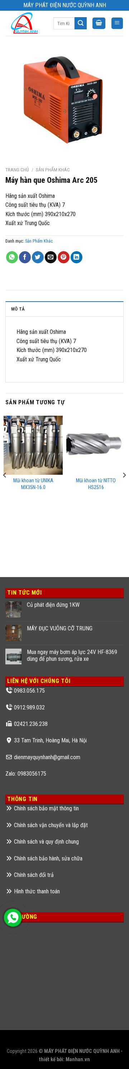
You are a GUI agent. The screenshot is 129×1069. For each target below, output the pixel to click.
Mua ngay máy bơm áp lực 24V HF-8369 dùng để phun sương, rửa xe (72, 655)
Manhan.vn (78, 1059)
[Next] (124, 489)
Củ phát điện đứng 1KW (53, 604)
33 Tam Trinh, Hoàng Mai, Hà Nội (50, 740)
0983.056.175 (29, 690)
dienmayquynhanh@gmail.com (47, 757)
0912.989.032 (29, 707)
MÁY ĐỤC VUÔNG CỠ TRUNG (59, 628)
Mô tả (18, 309)
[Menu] (117, 23)
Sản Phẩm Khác (53, 169)
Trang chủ (17, 169)
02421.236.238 (31, 724)
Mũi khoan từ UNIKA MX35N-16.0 (33, 484)
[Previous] (5, 489)
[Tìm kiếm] (81, 23)
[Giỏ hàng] (98, 23)
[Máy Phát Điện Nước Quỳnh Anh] (24, 23)
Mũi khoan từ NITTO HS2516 (96, 484)
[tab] (64, 308)
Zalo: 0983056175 (25, 773)
